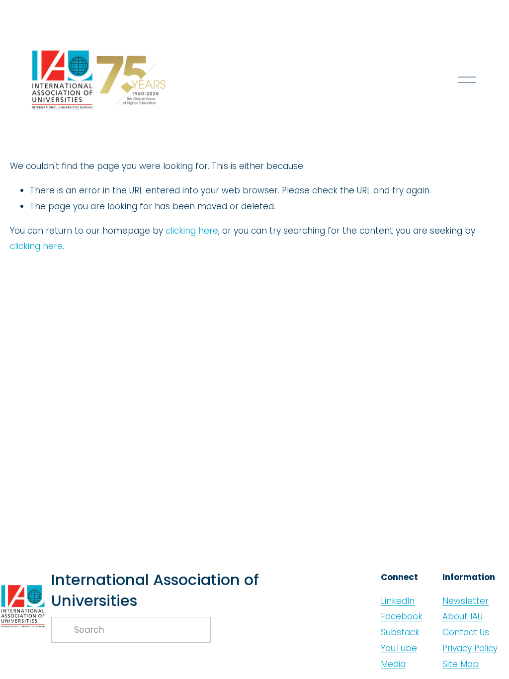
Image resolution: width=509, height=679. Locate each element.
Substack (400, 632)
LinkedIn (398, 601)
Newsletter (465, 601)
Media (393, 664)
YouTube (399, 648)
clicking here (192, 231)
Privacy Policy (470, 648)
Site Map (460, 664)
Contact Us (465, 632)
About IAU (462, 616)
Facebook (402, 616)
